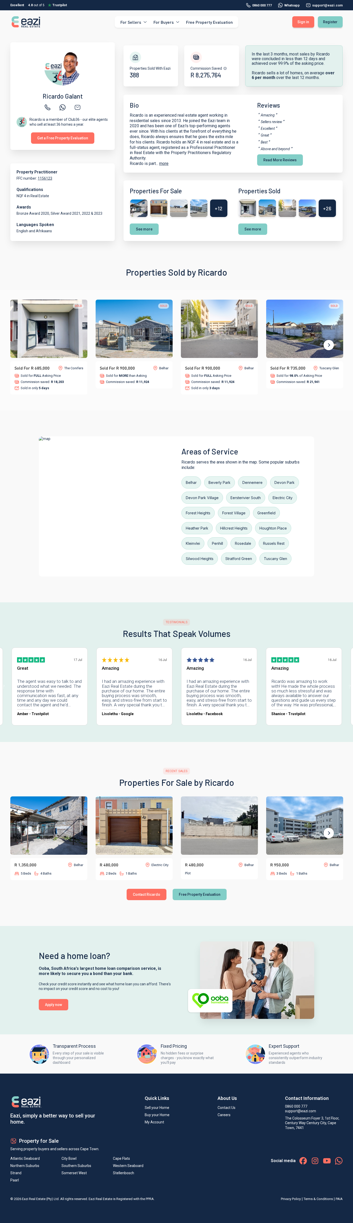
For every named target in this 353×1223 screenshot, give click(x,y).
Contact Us (226, 1108)
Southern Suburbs (76, 1166)
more (163, 163)
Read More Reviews (280, 160)
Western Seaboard (128, 1166)
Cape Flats (121, 1158)
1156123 (45, 178)
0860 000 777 (262, 5)
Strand (15, 1173)
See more (144, 229)
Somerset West (74, 1173)
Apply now (53, 1005)
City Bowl (69, 1158)
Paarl (14, 1180)
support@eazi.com (300, 1111)
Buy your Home (157, 1115)
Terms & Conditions (318, 1199)
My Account (154, 1122)
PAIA (339, 1199)
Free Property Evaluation (209, 21)
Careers (224, 1115)
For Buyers (164, 21)
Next (329, 345)
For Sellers (130, 21)
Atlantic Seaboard (25, 1158)
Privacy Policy (291, 1199)
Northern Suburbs (24, 1166)
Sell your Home (157, 1108)
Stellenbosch (123, 1173)
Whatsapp (292, 5)
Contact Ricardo (146, 894)
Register (330, 22)
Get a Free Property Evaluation (62, 138)
